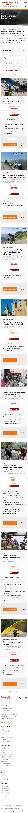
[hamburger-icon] (25, 3)
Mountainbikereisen (6, 780)
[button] (14, 115)
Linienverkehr (4, 739)
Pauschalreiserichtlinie (7, 754)
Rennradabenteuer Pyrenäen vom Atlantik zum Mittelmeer (14, 176)
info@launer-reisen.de (11, 714)
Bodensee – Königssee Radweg (7, 795)
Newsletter (4, 761)
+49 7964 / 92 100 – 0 (11, 716)
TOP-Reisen (4, 759)
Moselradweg (5, 793)
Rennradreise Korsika (11, 101)
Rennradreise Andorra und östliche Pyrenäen (13, 643)
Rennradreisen (5, 778)
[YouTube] (17, 3)
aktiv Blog (3, 750)
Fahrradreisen (5, 776)
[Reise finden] (25, 6)
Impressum (17, 808)
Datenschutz (9, 808)
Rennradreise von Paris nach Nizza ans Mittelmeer (14, 393)
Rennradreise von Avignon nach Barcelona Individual (13, 323)
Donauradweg (5, 790)
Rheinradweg (4, 798)
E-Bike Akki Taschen (6, 766)
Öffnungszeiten (5, 741)
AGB (2, 808)
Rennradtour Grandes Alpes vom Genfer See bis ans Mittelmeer (13, 252)
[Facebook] (15, 3)
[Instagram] (20, 3)
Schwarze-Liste (5, 752)
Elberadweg (4, 786)
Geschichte (4, 733)
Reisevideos (4, 748)
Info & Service (5, 735)
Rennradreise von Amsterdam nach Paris (11, 556)
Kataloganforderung (6, 737)
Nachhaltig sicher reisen (6, 757)
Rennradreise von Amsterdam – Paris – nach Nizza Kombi (12, 467)
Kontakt (3, 729)
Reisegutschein (5, 763)
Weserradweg (5, 788)
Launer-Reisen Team (7, 731)
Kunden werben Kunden (5, 768)
